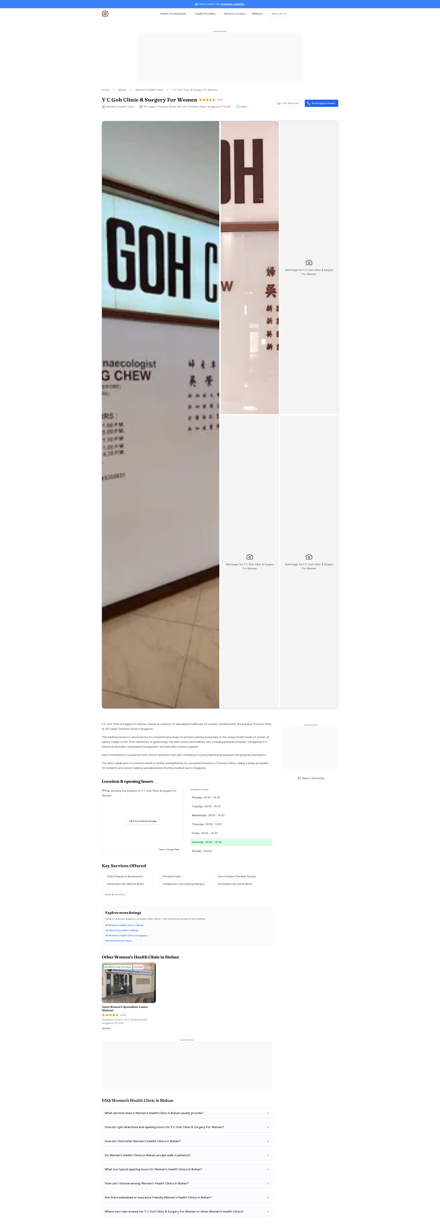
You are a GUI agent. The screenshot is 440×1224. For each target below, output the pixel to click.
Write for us (279, 13)
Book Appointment (323, 103)
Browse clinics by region (118, 940)
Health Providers (205, 13)
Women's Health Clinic (149, 89)
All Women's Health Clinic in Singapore (126, 935)
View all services (115, 894)
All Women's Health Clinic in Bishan (124, 925)
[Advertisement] (220, 57)
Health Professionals (173, 13)
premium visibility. (233, 4)
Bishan (122, 89)
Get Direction (290, 103)
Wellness (257, 13)
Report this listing (313, 778)
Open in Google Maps (170, 849)
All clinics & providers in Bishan (122, 930)
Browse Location (235, 13)
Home (105, 89)
